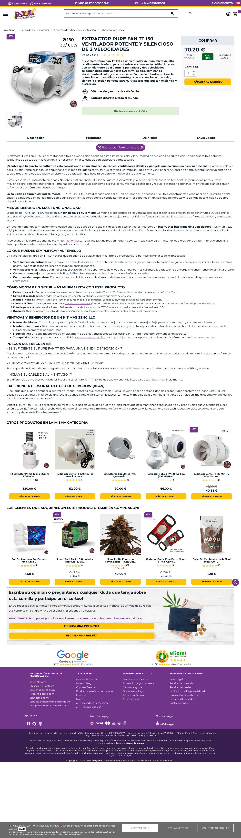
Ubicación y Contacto (42, 685)
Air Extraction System (71, 240)
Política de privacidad (182, 683)
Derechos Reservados (182, 699)
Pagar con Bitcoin (133, 695)
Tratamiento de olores (77, 303)
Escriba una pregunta (81, 626)
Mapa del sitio (131, 699)
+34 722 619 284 (42, 3)
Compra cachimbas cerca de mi (48, 705)
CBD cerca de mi (39, 697)
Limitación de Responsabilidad (187, 691)
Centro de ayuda (132, 687)
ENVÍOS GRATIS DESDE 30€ (92, 3)
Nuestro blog (83, 683)
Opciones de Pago (133, 691)
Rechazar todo (178, 828)
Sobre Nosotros (38, 682)
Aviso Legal (176, 679)
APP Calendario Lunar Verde (92, 703)
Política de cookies (180, 687)
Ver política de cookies (70, 834)
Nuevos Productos (86, 679)
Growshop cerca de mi (42, 689)
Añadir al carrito (208, 81)
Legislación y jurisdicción (184, 695)
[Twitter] (34, 723)
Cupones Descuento (87, 687)
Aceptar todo (140, 828)
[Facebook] (28, 723)
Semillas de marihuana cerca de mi (50, 701)
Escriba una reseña (81, 635)
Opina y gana (91, 54)
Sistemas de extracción (90, 337)
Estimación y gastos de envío (140, 683)
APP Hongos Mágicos (88, 706)
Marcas (80, 699)
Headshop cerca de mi (42, 693)
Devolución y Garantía (135, 679)
